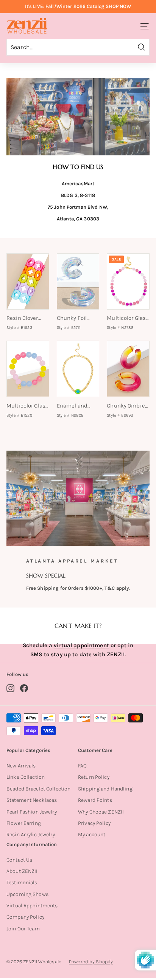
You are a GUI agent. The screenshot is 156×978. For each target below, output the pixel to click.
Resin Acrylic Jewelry (30, 834)
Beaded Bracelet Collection (38, 789)
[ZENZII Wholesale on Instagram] (10, 688)
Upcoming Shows (27, 894)
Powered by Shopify (91, 961)
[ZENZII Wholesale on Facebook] (24, 688)
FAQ (82, 766)
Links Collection (25, 777)
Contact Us (19, 860)
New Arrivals (21, 766)
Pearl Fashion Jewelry (31, 812)
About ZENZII (22, 871)
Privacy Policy (94, 823)
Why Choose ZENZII (101, 812)
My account (91, 834)
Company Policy (25, 917)
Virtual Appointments (32, 905)
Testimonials (21, 882)
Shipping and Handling (105, 789)
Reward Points (95, 800)
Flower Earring (23, 823)
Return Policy (93, 777)
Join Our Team (23, 928)
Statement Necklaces (31, 800)
